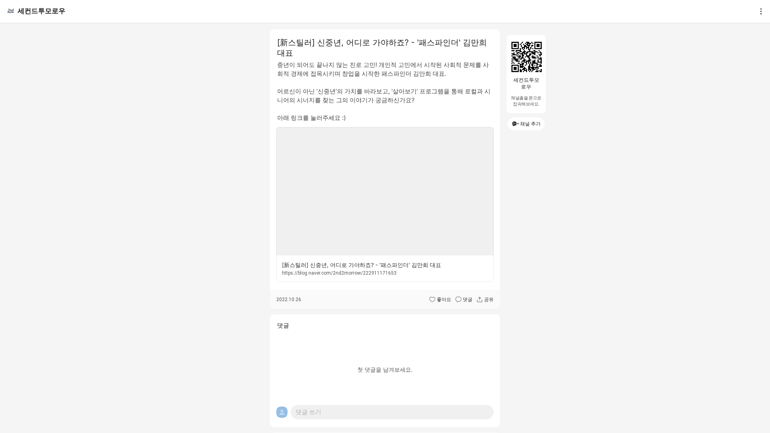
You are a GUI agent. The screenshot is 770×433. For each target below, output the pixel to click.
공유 (489, 299)
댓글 (467, 299)
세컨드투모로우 (41, 11)
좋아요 (444, 299)
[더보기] (759, 11)
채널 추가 (530, 124)
